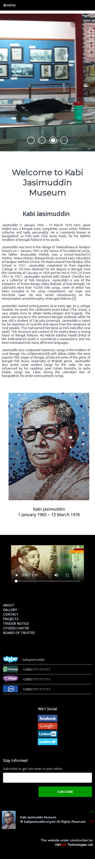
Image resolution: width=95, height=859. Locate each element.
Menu (11, 5)
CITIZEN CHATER (16, 628)
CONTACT (10, 614)
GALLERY (10, 610)
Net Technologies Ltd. (74, 844)
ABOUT (8, 605)
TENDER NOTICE (16, 623)
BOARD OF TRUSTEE (19, 632)
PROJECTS (10, 619)
